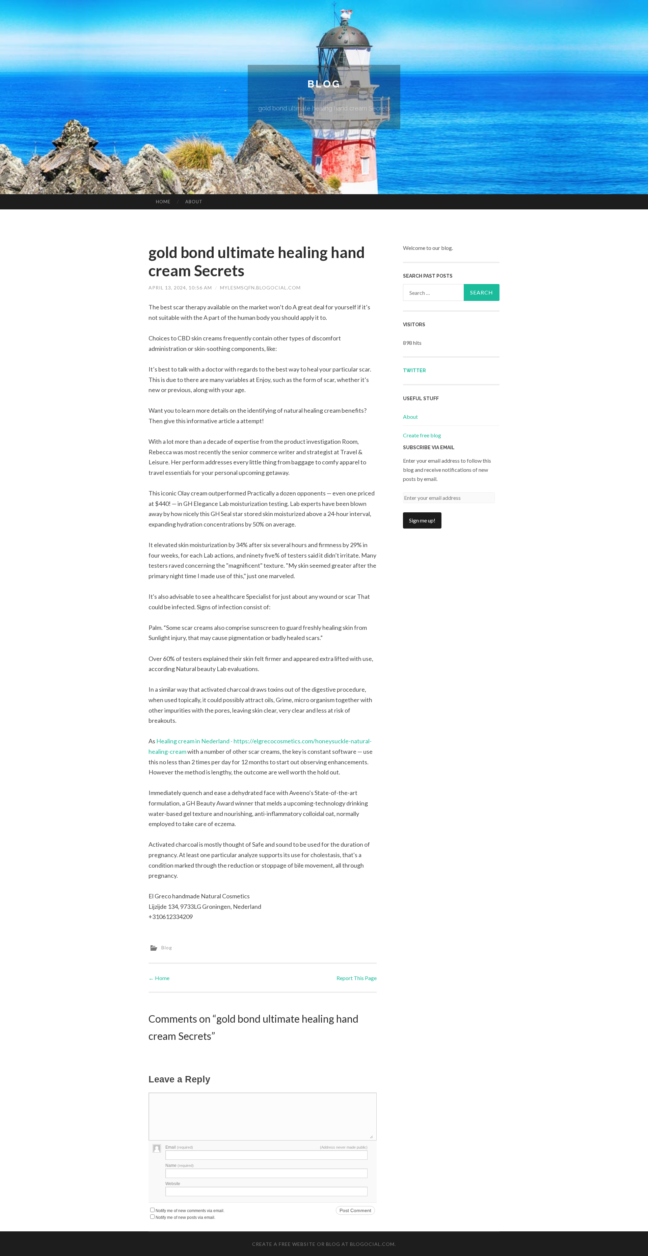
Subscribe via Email (429, 447)
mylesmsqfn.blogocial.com (260, 287)
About (193, 201)
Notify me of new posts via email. (185, 1217)
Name (179, 1165)
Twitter (414, 370)
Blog (324, 84)
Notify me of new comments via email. (190, 1210)
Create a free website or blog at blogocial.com (323, 1244)
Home (163, 201)
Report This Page (356, 978)
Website (172, 1183)
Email (179, 1147)
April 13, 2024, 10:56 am (180, 287)
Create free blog (422, 435)
